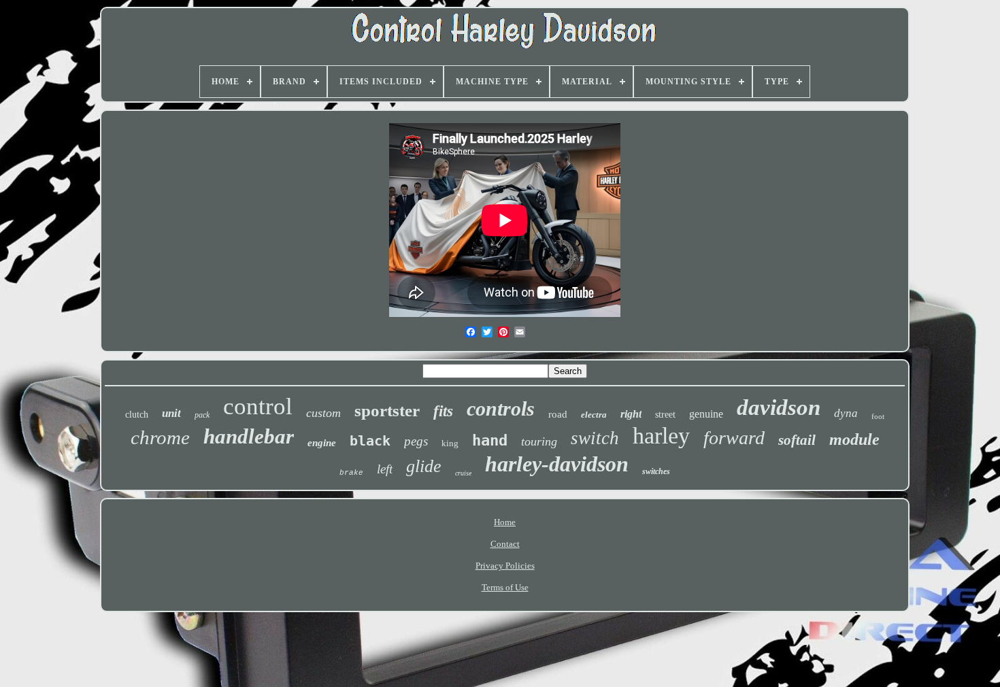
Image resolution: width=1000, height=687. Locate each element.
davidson (778, 407)
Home (505, 522)
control (258, 406)
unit (171, 413)
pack (202, 415)
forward (734, 437)
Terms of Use (505, 587)
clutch (136, 414)
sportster (387, 410)
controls (501, 408)
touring (539, 441)
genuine (706, 414)
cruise (463, 473)
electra (594, 414)
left (385, 469)
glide (423, 466)
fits (443, 411)
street (665, 414)
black (370, 441)
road (557, 414)
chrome (160, 437)
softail (797, 440)
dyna (846, 413)
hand (489, 440)
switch (595, 438)
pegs (416, 441)
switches (656, 471)
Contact (505, 544)
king (450, 443)
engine (321, 442)
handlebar (248, 436)
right (630, 414)
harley (661, 435)
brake (351, 473)
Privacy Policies (505, 565)
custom (323, 413)
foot (877, 416)
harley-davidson (557, 464)
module (854, 439)
